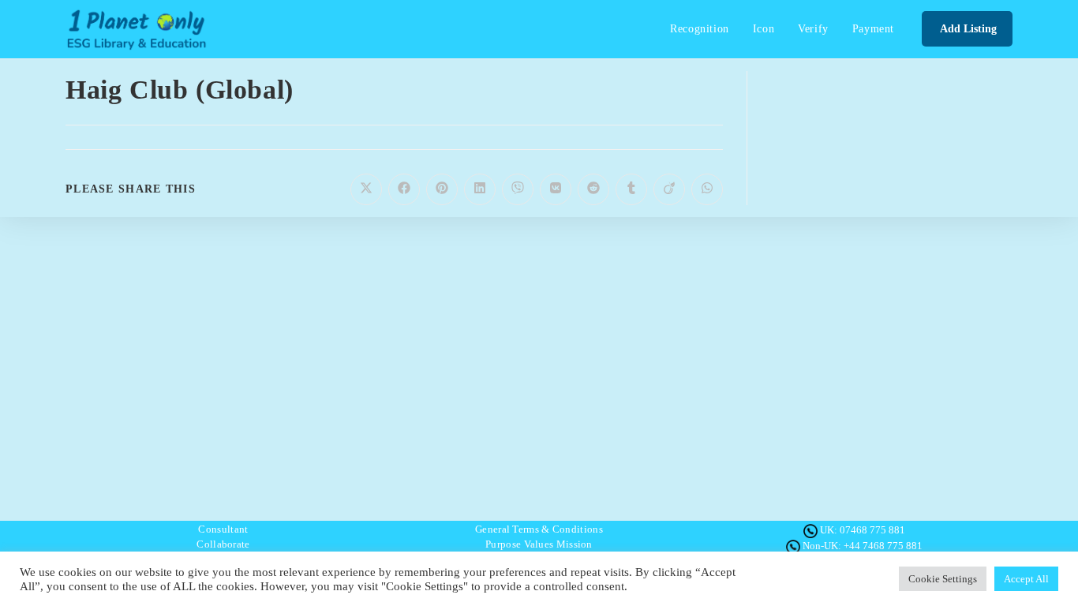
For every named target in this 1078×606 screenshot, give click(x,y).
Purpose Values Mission (539, 544)
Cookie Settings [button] (942, 579)
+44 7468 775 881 (883, 546)
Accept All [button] (1026, 579)
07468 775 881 (872, 530)
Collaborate (223, 544)
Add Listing (967, 29)
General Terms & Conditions (539, 529)
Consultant (223, 529)
